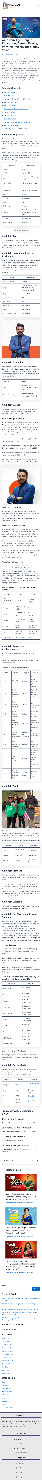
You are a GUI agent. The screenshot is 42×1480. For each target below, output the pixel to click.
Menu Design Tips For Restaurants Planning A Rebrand (20, 1309)
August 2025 (6, 1364)
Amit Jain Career (9, 105)
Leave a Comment (10, 1202)
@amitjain (31, 1096)
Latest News (6, 1398)
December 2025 (7, 1351)
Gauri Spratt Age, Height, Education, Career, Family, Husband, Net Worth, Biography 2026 (20, 1230)
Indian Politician (7, 1391)
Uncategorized (7, 1407)
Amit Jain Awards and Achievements (16, 109)
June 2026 (5, 1338)
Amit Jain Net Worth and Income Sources (18, 122)
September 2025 (7, 1360)
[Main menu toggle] (38, 6)
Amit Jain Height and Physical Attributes (17, 99)
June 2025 (5, 1370)
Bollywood (5, 1385)
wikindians (21, 1416)
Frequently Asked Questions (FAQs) (16, 129)
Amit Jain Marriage (10, 115)
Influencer (5, 1395)
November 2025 (7, 1354)
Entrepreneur (21, 1202)
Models (4, 1401)
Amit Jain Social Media (11, 125)
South (4, 1404)
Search (4, 1285)
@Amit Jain (32, 1101)
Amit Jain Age (8, 96)
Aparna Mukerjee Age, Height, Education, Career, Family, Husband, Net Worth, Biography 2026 (20, 1196)
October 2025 (6, 1357)
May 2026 (5, 1341)
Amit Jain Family (9, 112)
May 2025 (5, 1373)
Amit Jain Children (10, 119)
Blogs (4, 1382)
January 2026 (6, 1348)
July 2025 (5, 1367)
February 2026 (7, 1345)
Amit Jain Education (10, 102)
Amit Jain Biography (10, 92)
